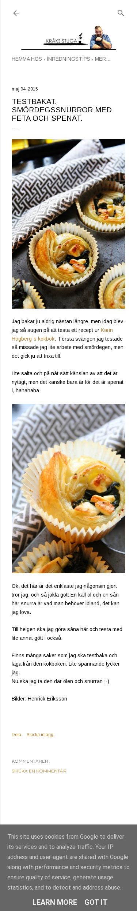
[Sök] (121, 11)
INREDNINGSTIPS (68, 59)
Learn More (55, 902)
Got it (96, 902)
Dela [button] (16, 734)
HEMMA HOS (27, 59)
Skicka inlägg (40, 734)
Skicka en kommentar (39, 771)
